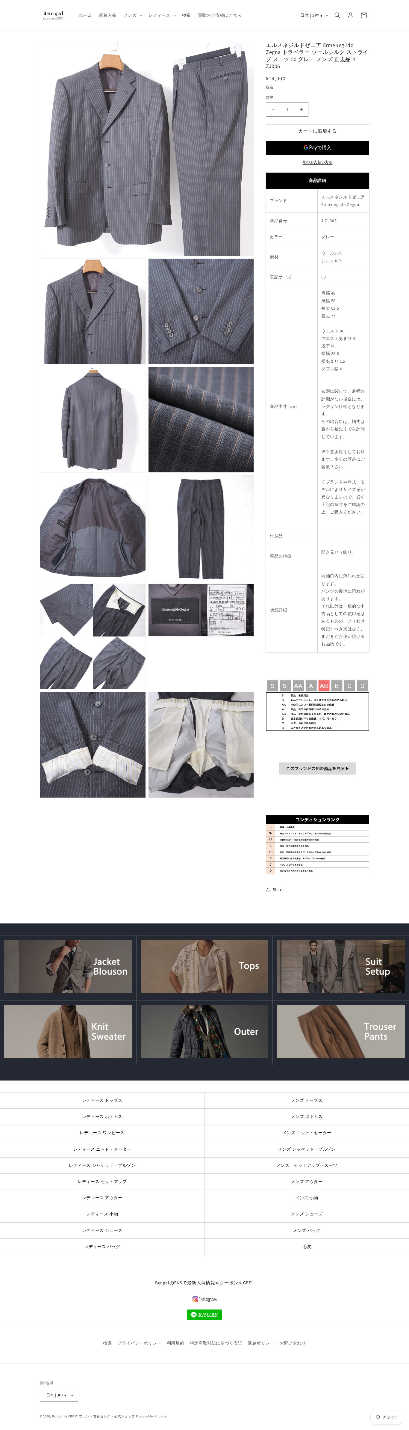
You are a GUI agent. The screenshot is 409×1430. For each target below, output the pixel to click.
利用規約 (175, 1343)
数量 (270, 97)
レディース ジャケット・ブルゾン (102, 1165)
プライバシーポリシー (139, 1343)
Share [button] (278, 889)
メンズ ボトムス (307, 1116)
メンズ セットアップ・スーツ (306, 1165)
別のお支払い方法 (318, 162)
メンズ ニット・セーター (306, 1132)
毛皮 (306, 1246)
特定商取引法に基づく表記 (216, 1343)
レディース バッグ (102, 1246)
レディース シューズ (102, 1230)
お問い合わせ (293, 1343)
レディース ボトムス (102, 1116)
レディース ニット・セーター (102, 1149)
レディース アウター (102, 1197)
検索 (107, 1343)
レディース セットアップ (102, 1181)
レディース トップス (102, 1100)
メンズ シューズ (307, 1214)
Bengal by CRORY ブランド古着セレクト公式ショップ (93, 1416)
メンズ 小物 (306, 1197)
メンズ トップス (307, 1100)
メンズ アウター (307, 1181)
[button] (132, 15)
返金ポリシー (261, 1343)
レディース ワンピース (102, 1132)
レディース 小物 (102, 1214)
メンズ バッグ (306, 1230)
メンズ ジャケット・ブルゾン (307, 1149)
